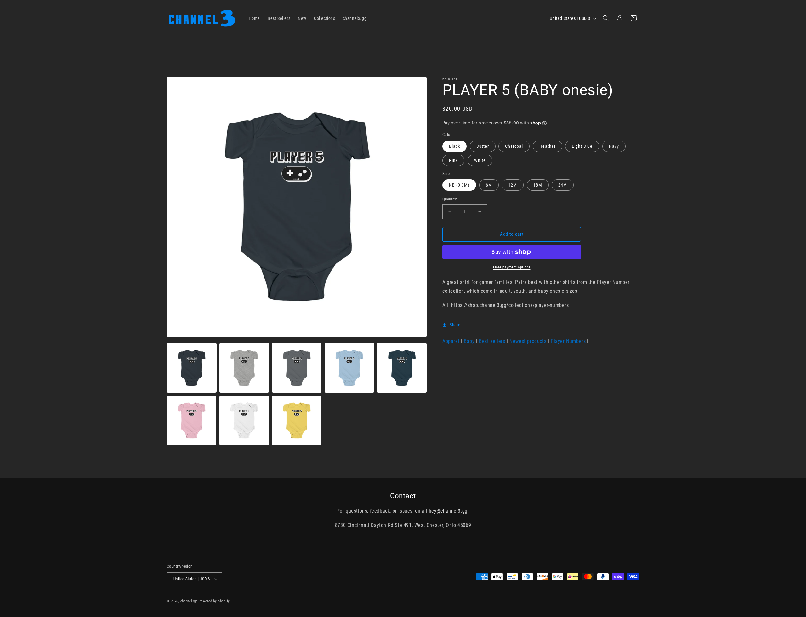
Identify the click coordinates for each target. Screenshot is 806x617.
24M (562, 184)
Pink (453, 160)
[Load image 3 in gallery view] (296, 368)
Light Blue (582, 146)
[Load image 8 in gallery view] (296, 420)
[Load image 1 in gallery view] (191, 368)
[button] (606, 18)
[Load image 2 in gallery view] (244, 368)
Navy (614, 146)
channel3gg (189, 601)
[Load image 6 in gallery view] (191, 420)
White (480, 160)
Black (454, 146)
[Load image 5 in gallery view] (402, 368)
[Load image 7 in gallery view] (244, 420)
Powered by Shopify (214, 601)
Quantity (449, 199)
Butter (482, 146)
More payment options (512, 267)
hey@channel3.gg (448, 511)
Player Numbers (568, 341)
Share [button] (455, 324)
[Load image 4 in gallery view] (349, 368)
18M (537, 184)
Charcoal (514, 146)
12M (512, 184)
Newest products (527, 341)
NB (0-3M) (459, 184)
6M (489, 184)
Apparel (450, 341)
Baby (469, 341)
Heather (547, 146)
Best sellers (492, 341)
